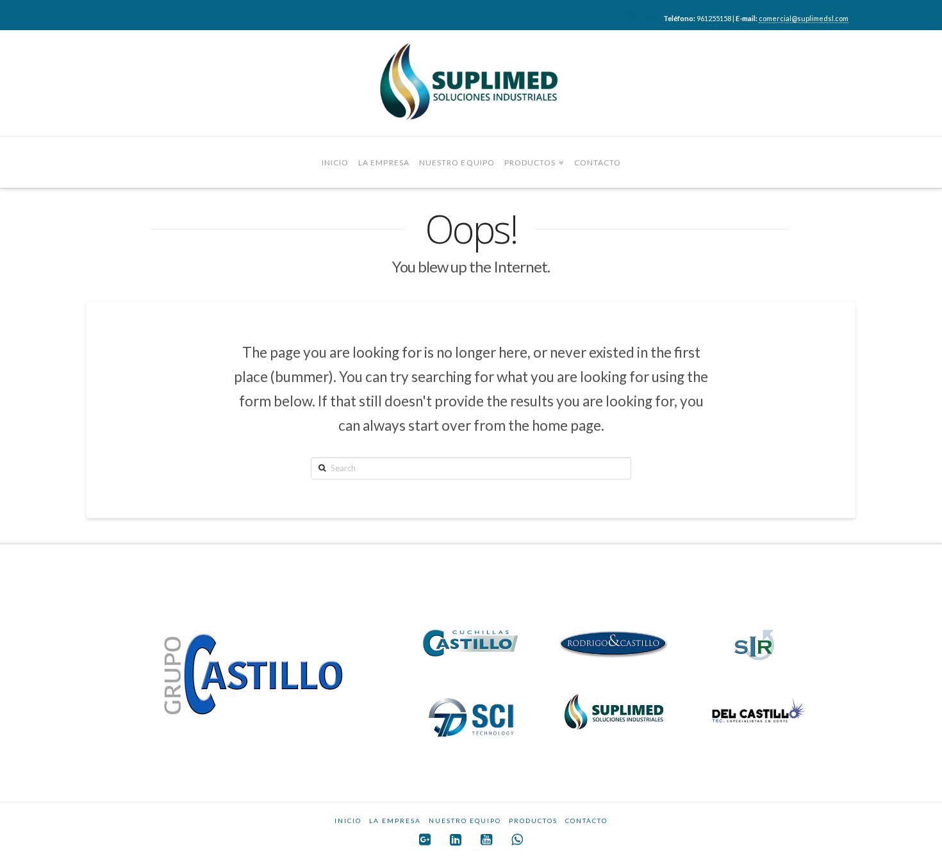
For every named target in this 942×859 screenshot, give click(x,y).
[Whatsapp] (649, 14)
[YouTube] (631, 14)
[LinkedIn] (613, 14)
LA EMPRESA (395, 820)
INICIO (348, 820)
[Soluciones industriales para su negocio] (471, 83)
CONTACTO (586, 820)
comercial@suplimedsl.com (803, 18)
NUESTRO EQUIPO (465, 820)
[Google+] (595, 14)
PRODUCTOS (533, 820)
